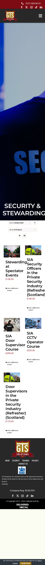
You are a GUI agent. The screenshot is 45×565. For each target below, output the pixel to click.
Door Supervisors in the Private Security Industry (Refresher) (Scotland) (16, 402)
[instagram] (31, 7)
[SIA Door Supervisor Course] (12, 325)
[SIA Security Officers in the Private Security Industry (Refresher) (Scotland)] (33, 250)
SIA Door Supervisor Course (15, 343)
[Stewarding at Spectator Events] (12, 251)
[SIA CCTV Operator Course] (33, 323)
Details (16, 288)
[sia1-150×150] (22, 467)
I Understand (25, 563)
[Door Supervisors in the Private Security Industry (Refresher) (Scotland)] (12, 377)
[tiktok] (36, 7)
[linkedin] (41, 7)
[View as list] (24, 235)
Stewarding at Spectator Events (16, 268)
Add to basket (9, 289)
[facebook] (22, 7)
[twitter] (26, 7)
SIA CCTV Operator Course (35, 340)
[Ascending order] (35, 222)
